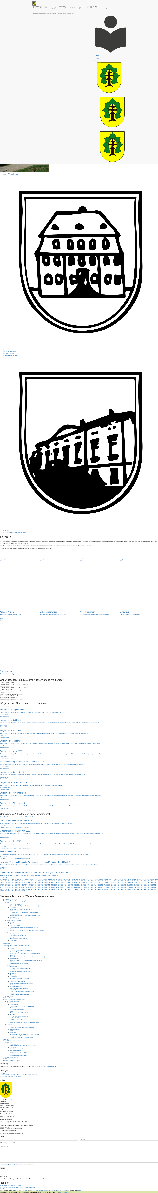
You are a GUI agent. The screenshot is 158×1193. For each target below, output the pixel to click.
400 (65, 887)
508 (1, 891)
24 (32, 810)
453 (31, 889)
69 (107, 879)
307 (8, 886)
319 (36, 886)
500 (139, 889)
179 (26, 882)
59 (91, 879)
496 (130, 889)
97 (153, 879)
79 (124, 879)
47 (71, 879)
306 (6, 886)
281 (105, 884)
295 (137, 884)
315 (26, 886)
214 (107, 882)
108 (19, 881)
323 (45, 886)
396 (56, 887)
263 (63, 884)
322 (42, 886)
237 (3, 884)
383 (26, 887)
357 (123, 886)
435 (146, 887)
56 (86, 879)
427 (128, 887)
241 (12, 884)
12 (12, 810)
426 (125, 887)
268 (75, 884)
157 (132, 881)
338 (79, 886)
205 (86, 882)
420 (112, 887)
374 (6, 887)
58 (89, 879)
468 (65, 889)
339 (82, 886)
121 (49, 881)
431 (137, 887)
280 (102, 884)
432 (139, 887)
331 (63, 886)
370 (153, 886)
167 (155, 881)
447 (17, 889)
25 (34, 810)
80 (125, 879)
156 (130, 881)
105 (12, 881)
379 (17, 887)
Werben (79, 1190)
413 (95, 887)
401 (68, 887)
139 (91, 881)
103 (8, 881)
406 (79, 887)
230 (144, 882)
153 (123, 881)
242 (15, 884)
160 (139, 881)
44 (66, 879)
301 (151, 884)
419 (109, 887)
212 (102, 882)
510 (6, 891)
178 (24, 882)
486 (107, 889)
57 (88, 879)
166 (153, 881)
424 (121, 887)
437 (151, 887)
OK (59, 1192)
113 (31, 881)
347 (100, 886)
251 (36, 884)
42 (63, 879)
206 (89, 882)
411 (91, 887)
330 (61, 886)
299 (146, 884)
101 (3, 881)
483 (100, 889)
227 (137, 882)
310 (15, 886)
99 (157, 879)
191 (54, 882)
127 (63, 881)
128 (65, 881)
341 (86, 886)
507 (155, 889)
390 (42, 887)
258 (52, 884)
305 (3, 886)
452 (29, 889)
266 (70, 884)
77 (120, 879)
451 (26, 889)
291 (128, 884)
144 (102, 881)
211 (100, 882)
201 (77, 882)
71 (111, 879)
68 (106, 879)
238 (6, 884)
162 (144, 881)
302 (153, 884)
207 (91, 882)
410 (89, 887)
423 (118, 887)
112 (29, 881)
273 (86, 884)
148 (112, 881)
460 (47, 889)
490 (116, 889)
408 (84, 887)
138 (89, 881)
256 (47, 884)
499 (137, 889)
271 (82, 884)
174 (15, 882)
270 (79, 884)
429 (132, 887)
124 (56, 881)
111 (26, 881)
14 (16, 810)
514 (15, 891)
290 (125, 884)
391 (45, 887)
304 (1, 886)
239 (8, 884)
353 (114, 886)
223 (128, 882)
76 (119, 879)
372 (1, 887)
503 (146, 889)
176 (19, 882)
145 (105, 881)
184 (38, 882)
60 (92, 879)
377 (12, 887)
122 (52, 881)
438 (153, 887)
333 (68, 886)
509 (3, 891)
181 (31, 882)
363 (137, 886)
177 (22, 882)
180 (29, 882)
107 (17, 881)
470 (70, 889)
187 (45, 882)
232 (148, 882)
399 (63, 887)
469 (68, 889)
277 (95, 884)
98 (155, 879)
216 (112, 882)
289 (123, 884)
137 (86, 881)
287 (118, 884)
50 (76, 879)
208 (93, 882)
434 (144, 887)
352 (112, 886)
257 (49, 884)
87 (137, 879)
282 (107, 884)
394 (52, 887)
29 (41, 879)
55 (84, 879)
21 (27, 810)
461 (49, 889)
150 (116, 881)
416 (102, 887)
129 (68, 881)
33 (48, 879)
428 (130, 887)
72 (112, 879)
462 (52, 889)
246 (24, 884)
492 (121, 889)
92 (145, 879)
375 (8, 887)
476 (84, 889)
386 (33, 887)
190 (52, 882)
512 (10, 891)
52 (79, 879)
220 (121, 882)
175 (17, 882)
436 (148, 887)
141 (95, 881)
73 (114, 879)
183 (36, 882)
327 (54, 886)
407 (82, 887)
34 (50, 879)
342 (89, 886)
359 (128, 886)
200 (75, 882)
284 (112, 884)
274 (89, 884)
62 (96, 879)
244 (19, 884)
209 (95, 882)
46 (69, 879)
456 (38, 889)
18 (22, 810)
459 (45, 889)
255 (45, 884)
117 (40, 881)
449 (22, 889)
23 (31, 810)
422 (116, 887)
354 (116, 886)
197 (68, 882)
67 (104, 879)
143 (100, 881)
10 (9, 810)
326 (52, 886)
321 (40, 886)
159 (137, 881)
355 (118, 886)
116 (38, 881)
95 (150, 879)
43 (65, 879)
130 (70, 881)
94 (148, 879)
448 (19, 889)
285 (114, 884)
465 (59, 889)
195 (63, 882)
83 (130, 879)
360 (130, 886)
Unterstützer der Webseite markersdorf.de (45, 1066)
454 (33, 889)
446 (15, 889)
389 (40, 887)
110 (24, 881)
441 (3, 889)
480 (93, 889)
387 (36, 887)
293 (132, 884)
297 (142, 884)
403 (72, 887)
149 (114, 881)
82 (129, 879)
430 (135, 887)
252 (38, 884)
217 (114, 882)
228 (139, 882)
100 (1, 881)
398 (61, 887)
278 (98, 884)
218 (116, 882)
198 (70, 882)
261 (59, 884)
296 (139, 884)
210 (98, 882)
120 (47, 881)
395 (54, 887)
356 (121, 886)
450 (24, 889)
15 (17, 810)
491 (118, 889)
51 (78, 879)
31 (45, 879)
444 (10, 889)
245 (22, 884)
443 (8, 889)
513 (12, 891)
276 (93, 884)
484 (102, 889)
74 (116, 879)
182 (33, 882)
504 (148, 889)
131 (72, 881)
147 (109, 881)
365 (142, 886)
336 (75, 886)
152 (121, 881)
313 (22, 886)
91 (144, 879)
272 (84, 884)
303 (155, 884)
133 (77, 881)
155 (128, 881)
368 (148, 886)
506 (153, 889)
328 (56, 886)
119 (45, 881)
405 (77, 887)
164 (148, 881)
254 (42, 884)
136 (84, 881)
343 (91, 886)
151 (118, 881)
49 (74, 879)
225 (132, 882)
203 (82, 882)
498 (135, 889)
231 (146, 882)
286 (116, 884)
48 (73, 879)
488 (112, 889)
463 (54, 889)
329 (59, 886)
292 (130, 884)
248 (29, 884)
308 (10, 886)
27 (38, 879)
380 (19, 887)
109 (22, 881)
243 (17, 884)
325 (49, 886)
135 (82, 881)
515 (17, 891)
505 (151, 889)
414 (98, 887)
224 (130, 882)
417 (105, 887)
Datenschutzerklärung (14, 1165)
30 (43, 879)
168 (1, 882)
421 (114, 887)
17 (21, 810)
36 (53, 879)
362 (135, 886)
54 (83, 879)
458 (42, 889)
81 (127, 879)
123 (54, 881)
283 (109, 884)
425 (123, 887)
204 (84, 882)
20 (26, 810)
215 (109, 882)
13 (14, 810)
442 (6, 889)
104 (10, 881)
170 (6, 882)
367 (146, 886)
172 (10, 882)
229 (142, 882)
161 (142, 881)
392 (47, 887)
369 (151, 886)
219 (118, 882)
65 (101, 879)
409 (86, 887)
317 (31, 886)
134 (79, 881)
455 (36, 889)
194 (61, 882)
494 (125, 889)
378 (15, 887)
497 (132, 889)
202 (79, 882)
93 (147, 879)
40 (60, 879)
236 (1, 884)
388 (38, 887)
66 (102, 879)
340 (84, 886)
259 (54, 884)
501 (142, 889)
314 (24, 886)
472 (75, 889)
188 (47, 882)
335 (72, 886)
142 (98, 881)
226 (135, 882)
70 (109, 879)
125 (59, 881)
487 (109, 889)
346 (98, 886)
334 (70, 886)
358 (125, 886)
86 (135, 879)
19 (24, 810)
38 (56, 879)
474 (79, 889)
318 (33, 886)
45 (68, 879)
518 (24, 891)
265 (68, 884)
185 (40, 882)
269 (77, 884)
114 (33, 881)
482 (98, 889)
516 (19, 891)
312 (19, 886)
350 (107, 886)
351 (109, 886)
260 (56, 884)
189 (49, 882)
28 (40, 879)
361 (132, 886)
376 (10, 887)
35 (51, 879)
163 (146, 881)
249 (31, 884)
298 (144, 884)
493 (123, 889)
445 (12, 889)
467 (63, 889)
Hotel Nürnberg (17, 1076)
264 (65, 884)
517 (22, 891)
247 (26, 884)
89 (140, 879)
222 (125, 882)
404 (75, 887)
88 (139, 879)
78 (122, 879)
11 (11, 810)
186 (42, 882)
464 (56, 889)
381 (22, 887)
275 (91, 884)
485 (105, 889)
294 (135, 884)
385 (31, 887)
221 (123, 882)
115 (36, 881)
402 (70, 887)
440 (1, 889)
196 (65, 882)
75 (117, 879)
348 (102, 886)
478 (89, 889)
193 (59, 882)
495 (128, 889)
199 (72, 882)
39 (58, 879)
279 (100, 884)
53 (81, 879)
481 (95, 889)
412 (93, 887)
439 (155, 887)
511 (8, 891)
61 (94, 879)
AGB (12, 1190)
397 (59, 887)
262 (61, 884)
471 (72, 889)
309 (12, 886)
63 (97, 879)
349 (105, 886)
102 (6, 881)
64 (99, 879)
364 (139, 886)
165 (151, 881)
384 (29, 887)
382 (24, 887)
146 (107, 881)
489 (114, 889)
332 (65, 886)
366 (144, 886)
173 (12, 882)
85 (134, 879)
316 (29, 886)
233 (151, 882)
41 (61, 879)
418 (107, 887)
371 (155, 886)
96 (152, 879)
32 (46, 879)
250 (33, 884)
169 (3, 882)
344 (93, 886)
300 (148, 884)
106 (15, 881)
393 (49, 887)
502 (144, 889)
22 (29, 810)
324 (47, 886)
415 (100, 887)
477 (86, 889)
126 (61, 881)
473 (77, 889)
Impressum (24, 1190)
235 (155, 882)
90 (142, 879)
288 (121, 884)
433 (142, 887)
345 (95, 886)
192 (56, 882)
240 (10, 884)
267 (72, 884)
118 (42, 881)
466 (61, 889)
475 (82, 889)
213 (105, 882)
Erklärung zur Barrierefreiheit (61, 1190)
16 (19, 810)
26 (37, 879)
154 (125, 881)
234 (153, 882)
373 (3, 887)
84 (132, 879)
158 (135, 881)
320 (38, 886)
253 (40, 884)
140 (93, 881)
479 (91, 889)
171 (8, 882)
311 (17, 886)
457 (40, 889)
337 (77, 886)
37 (55, 879)
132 (75, 881)
